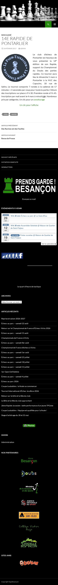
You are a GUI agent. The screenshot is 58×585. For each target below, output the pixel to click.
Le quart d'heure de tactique (29, 286)
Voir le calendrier (48, 244)
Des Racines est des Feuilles (12, 127)
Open (6, 114)
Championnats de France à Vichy (15, 338)
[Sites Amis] (29, 563)
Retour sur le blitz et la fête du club (15, 396)
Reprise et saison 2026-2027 (13, 318)
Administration (7, 442)
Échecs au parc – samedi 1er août (15, 352)
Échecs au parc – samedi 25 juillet (15, 357)
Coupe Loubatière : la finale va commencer (19, 386)
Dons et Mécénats (9, 157)
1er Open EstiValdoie (10, 372)
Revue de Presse (8, 137)
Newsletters (6, 167)
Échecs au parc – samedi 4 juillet (14, 376)
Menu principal (55, 24)
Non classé (6, 35)
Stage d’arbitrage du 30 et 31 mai (15, 415)
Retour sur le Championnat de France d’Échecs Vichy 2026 (25, 328)
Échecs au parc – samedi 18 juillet (15, 362)
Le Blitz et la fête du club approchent (16, 401)
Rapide (14, 114)
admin (23, 48)
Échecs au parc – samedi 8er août (15, 343)
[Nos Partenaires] (29, 461)
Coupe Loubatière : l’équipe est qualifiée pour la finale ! (24, 410)
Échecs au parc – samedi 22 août (14, 323)
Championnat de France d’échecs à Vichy (18, 347)
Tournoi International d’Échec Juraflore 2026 (20, 391)
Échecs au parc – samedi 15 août (14, 333)
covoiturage (39, 99)
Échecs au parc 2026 (9, 381)
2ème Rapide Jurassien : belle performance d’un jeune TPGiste (27, 405)
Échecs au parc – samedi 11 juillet (15, 367)
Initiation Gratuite (9, 162)
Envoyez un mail (29, 199)
